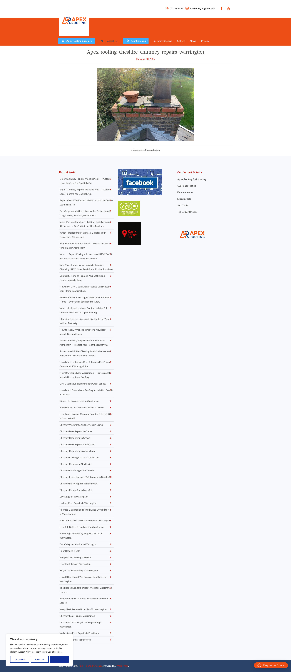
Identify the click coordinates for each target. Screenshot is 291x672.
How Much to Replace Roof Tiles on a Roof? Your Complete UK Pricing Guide (85, 364)
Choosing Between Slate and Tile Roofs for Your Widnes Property (84, 321)
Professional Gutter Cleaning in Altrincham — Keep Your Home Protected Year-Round (86, 353)
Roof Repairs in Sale (70, 550)
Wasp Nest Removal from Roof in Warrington (83, 609)
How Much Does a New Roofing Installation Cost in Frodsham (86, 392)
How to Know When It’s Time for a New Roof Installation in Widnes (83, 331)
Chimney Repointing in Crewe (75, 437)
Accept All (59, 659)
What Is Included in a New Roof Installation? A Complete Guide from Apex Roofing (83, 310)
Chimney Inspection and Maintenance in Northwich (86, 476)
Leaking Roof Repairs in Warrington (78, 503)
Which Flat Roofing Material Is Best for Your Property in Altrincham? (83, 234)
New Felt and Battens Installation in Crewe (82, 407)
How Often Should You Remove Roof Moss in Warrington (83, 579)
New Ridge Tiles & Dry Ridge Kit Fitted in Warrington (81, 535)
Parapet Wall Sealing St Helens (75, 557)
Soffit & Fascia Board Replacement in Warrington (85, 520)
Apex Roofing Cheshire (90, 665)
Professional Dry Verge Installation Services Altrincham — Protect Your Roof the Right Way (84, 342)
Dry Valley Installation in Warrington (78, 544)
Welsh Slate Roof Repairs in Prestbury (79, 633)
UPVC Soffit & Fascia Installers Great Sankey (83, 383)
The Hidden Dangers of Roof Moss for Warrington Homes (86, 589)
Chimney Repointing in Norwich (76, 490)
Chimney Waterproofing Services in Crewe (81, 424)
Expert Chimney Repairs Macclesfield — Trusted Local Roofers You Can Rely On (85, 180)
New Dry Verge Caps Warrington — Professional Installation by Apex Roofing (85, 374)
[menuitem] (76, 41)
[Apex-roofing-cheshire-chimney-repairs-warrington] (145, 104)
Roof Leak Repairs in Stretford (75, 639)
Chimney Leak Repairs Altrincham (77, 444)
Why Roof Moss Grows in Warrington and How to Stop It (85, 600)
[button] (271, 665)
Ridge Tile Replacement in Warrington (79, 400)
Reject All (39, 659)
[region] (39, 650)
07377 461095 (176, 8)
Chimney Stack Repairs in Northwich (78, 483)
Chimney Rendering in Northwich (77, 470)
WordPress (122, 665)
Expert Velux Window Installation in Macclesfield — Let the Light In (86, 202)
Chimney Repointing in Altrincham (77, 450)
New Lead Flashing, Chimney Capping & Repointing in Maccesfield (86, 416)
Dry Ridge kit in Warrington (74, 496)
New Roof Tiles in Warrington (75, 563)
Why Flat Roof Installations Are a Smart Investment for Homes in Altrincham (86, 245)
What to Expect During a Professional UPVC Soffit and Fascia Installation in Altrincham (86, 256)
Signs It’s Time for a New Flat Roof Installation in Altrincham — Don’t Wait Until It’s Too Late (85, 223)
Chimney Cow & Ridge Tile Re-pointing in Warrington (81, 624)
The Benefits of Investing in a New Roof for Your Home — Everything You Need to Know (85, 299)
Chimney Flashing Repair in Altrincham (79, 457)
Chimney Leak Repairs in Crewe (76, 431)
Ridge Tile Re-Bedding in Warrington (79, 570)
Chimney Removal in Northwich (76, 463)
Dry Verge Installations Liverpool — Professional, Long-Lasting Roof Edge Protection (85, 213)
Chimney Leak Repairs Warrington (77, 615)
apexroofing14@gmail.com (202, 8)
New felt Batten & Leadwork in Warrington (82, 526)
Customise (20, 659)
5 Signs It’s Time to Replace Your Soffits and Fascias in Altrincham (82, 277)
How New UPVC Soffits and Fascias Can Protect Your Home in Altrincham (85, 288)
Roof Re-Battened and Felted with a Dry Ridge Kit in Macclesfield (85, 511)
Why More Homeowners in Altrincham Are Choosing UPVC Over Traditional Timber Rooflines (86, 267)
